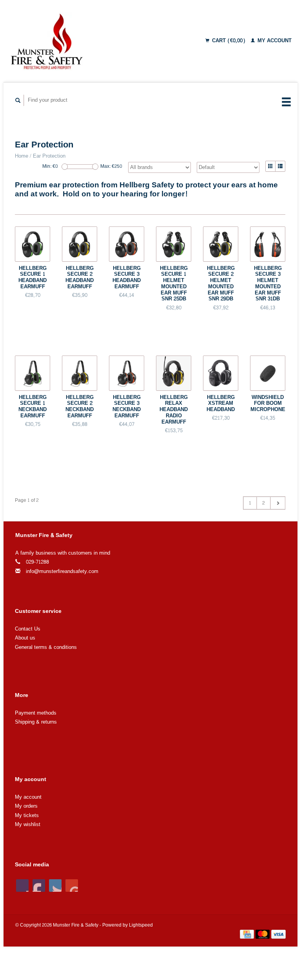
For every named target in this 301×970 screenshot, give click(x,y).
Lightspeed (141, 925)
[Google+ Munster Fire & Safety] (55, 885)
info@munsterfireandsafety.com (62, 571)
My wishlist (27, 824)
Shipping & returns (36, 722)
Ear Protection (49, 156)
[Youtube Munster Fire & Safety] (71, 885)
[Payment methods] (248, 936)
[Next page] (277, 503)
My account (274, 40)
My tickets (27, 815)
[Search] (18, 100)
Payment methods (35, 713)
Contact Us (27, 629)
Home (21, 156)
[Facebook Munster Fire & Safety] (22, 885)
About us (25, 638)
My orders (26, 806)
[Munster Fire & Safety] (74, 41)
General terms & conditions (46, 647)
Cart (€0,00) (228, 40)
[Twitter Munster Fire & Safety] (39, 885)
